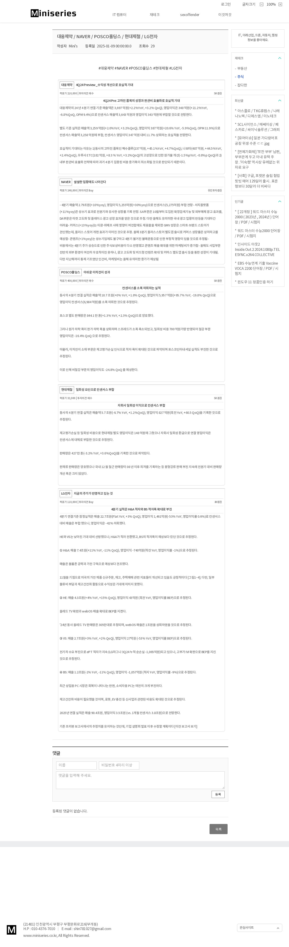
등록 (218, 794)
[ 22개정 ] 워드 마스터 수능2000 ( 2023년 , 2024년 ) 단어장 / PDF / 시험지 (257, 217)
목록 (218, 829)
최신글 (239, 101)
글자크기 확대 (280, 5)
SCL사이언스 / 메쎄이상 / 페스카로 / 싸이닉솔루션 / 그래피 (257, 127)
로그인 (226, 4)
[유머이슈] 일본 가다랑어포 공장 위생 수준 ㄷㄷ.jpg (256, 140)
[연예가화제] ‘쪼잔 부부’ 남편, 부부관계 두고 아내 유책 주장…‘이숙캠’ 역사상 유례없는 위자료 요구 (257, 160)
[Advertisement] (144, 880)
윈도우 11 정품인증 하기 (255, 282)
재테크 (239, 58)
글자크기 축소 (261, 5)
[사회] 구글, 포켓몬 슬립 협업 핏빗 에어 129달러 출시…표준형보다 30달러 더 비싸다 (257, 181)
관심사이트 (247, 928)
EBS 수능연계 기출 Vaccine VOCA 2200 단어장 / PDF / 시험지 (256, 268)
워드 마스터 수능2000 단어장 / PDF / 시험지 (257, 233)
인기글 (239, 202)
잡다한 (242, 85)
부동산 (242, 69)
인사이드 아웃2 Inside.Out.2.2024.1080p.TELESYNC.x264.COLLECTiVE (257, 249)
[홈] (46, 13)
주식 (240, 77)
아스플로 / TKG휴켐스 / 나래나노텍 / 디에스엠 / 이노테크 (257, 113)
